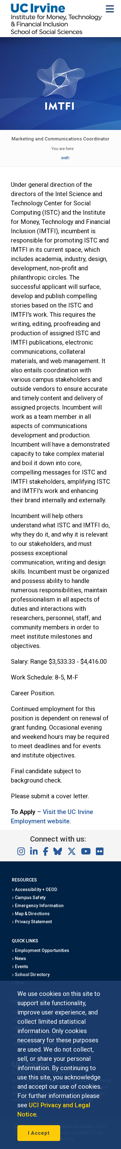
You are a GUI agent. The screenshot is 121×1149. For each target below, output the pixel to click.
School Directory (31, 974)
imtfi (65, 158)
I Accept (39, 1133)
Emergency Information (39, 905)
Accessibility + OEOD (35, 889)
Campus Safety (29, 897)
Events (21, 966)
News (20, 958)
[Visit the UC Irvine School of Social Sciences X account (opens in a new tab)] (71, 851)
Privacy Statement (33, 921)
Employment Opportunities (41, 950)
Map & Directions (31, 913)
